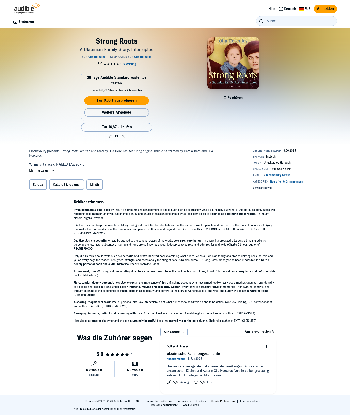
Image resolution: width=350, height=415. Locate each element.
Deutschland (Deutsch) (164, 405)
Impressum (185, 401)
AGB (138, 401)
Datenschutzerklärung (159, 401)
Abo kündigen (191, 405)
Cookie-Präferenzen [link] (223, 401)
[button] (110, 136)
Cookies (201, 401)
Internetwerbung (250, 401)
